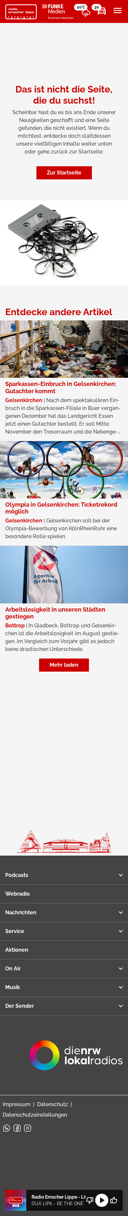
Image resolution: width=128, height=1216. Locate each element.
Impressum (17, 1104)
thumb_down (90, 1200)
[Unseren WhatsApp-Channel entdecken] (7, 1128)
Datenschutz (52, 1104)
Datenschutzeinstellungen (35, 1115)
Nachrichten (20, 912)
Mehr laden (64, 665)
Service (14, 931)
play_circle (102, 1200)
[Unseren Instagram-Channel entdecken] (28, 1128)
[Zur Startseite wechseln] (21, 12)
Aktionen (16, 950)
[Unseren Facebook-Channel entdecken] (17, 1128)
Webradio (17, 894)
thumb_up (113, 1200)
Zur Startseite (64, 173)
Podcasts (16, 875)
